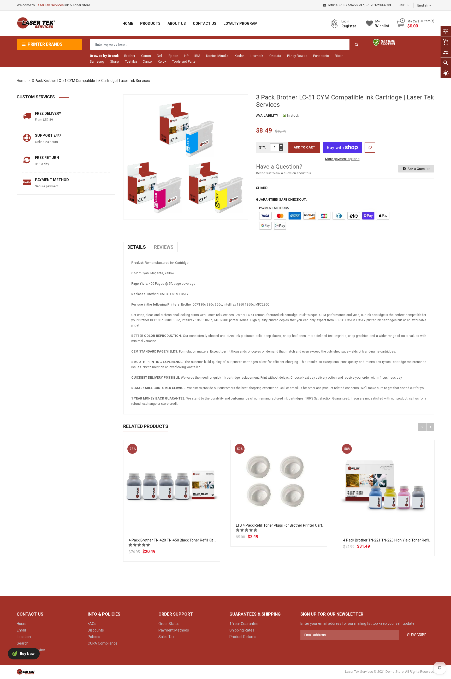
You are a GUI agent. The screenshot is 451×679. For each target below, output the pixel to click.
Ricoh (339, 56)
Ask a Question (418, 169)
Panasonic (321, 56)
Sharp (114, 61)
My (382, 23)
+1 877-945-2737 (351, 5)
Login (345, 21)
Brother (129, 56)
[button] (140, 545)
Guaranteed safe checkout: (281, 199)
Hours (21, 624)
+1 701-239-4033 (378, 5)
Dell (160, 56)
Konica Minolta (217, 56)
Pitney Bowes (297, 56)
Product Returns (242, 637)
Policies (94, 637)
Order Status (169, 624)
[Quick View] (183, 505)
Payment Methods (173, 630)
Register (348, 26)
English (423, 5)
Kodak (240, 56)
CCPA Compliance (102, 643)
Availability (267, 115)
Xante (147, 61)
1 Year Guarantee (243, 624)
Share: (262, 188)
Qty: (262, 147)
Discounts (96, 630)
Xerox (162, 61)
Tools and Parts (183, 61)
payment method (52, 180)
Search (22, 643)
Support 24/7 (48, 135)
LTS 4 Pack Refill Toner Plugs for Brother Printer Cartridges (284, 525)
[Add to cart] (171, 505)
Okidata (275, 56)
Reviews (164, 247)
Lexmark (257, 56)
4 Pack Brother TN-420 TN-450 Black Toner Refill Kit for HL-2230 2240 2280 (190, 540)
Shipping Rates (241, 630)
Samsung (97, 61)
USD (410, 5)
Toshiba (131, 61)
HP (186, 56)
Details (136, 247)
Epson (173, 56)
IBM (197, 56)
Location (24, 637)
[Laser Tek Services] (26, 672)
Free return (47, 158)
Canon (146, 56)
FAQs (92, 624)
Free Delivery (48, 113)
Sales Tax (166, 637)
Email (21, 630)
